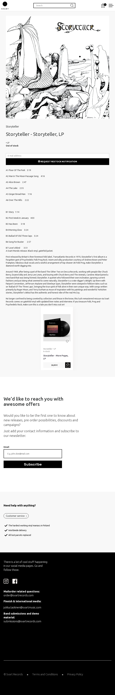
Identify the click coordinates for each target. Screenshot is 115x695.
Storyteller (12, 126)
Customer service (15, 515)
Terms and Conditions (45, 674)
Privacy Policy (75, 674)
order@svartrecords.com (19, 595)
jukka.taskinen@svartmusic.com (22, 607)
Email (6, 447)
